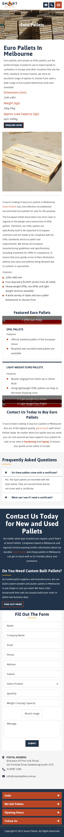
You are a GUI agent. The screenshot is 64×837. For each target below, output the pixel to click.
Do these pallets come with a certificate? (34, 472)
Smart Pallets (10, 206)
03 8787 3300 (14, 769)
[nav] (58, 5)
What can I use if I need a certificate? (32, 497)
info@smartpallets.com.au (21, 776)
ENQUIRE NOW (14, 125)
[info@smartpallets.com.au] (45, 5)
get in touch (42, 428)
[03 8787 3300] (51, 5)
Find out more (13, 604)
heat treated (19, 551)
